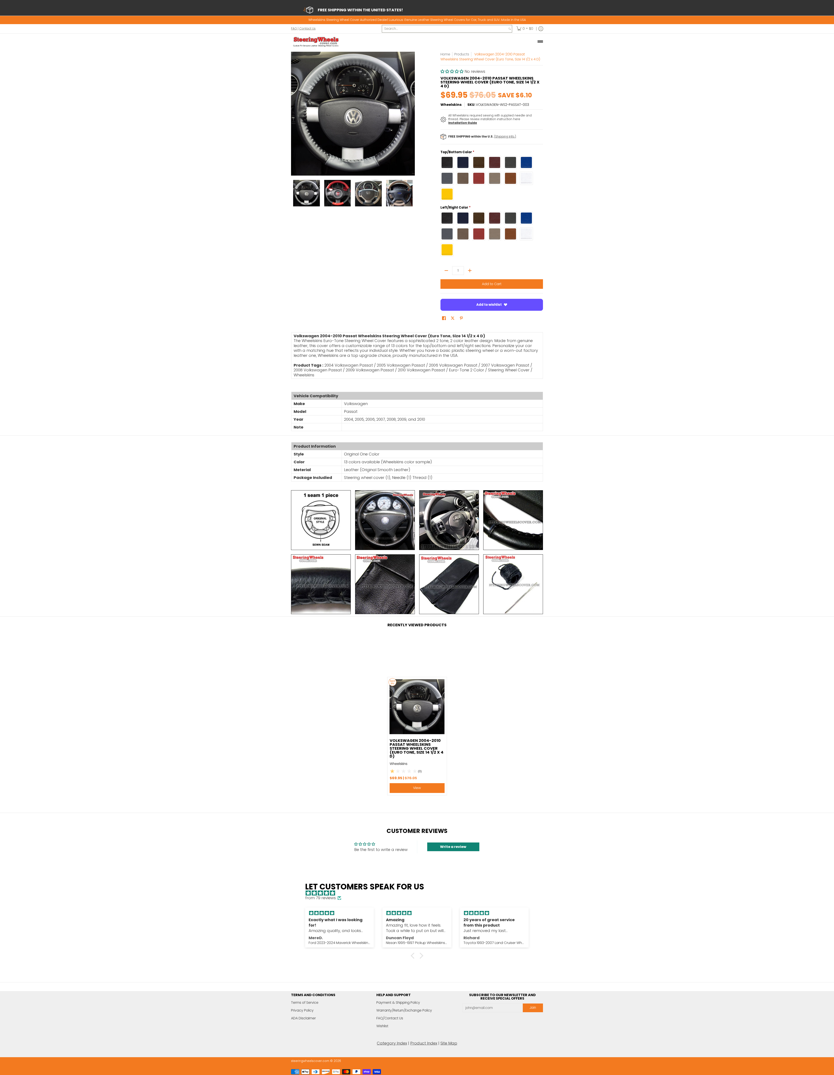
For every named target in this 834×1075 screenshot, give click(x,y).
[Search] (509, 28)
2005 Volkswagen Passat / (402, 365)
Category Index (392, 1043)
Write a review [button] (453, 846)
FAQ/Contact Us (389, 1018)
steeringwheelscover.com (310, 1061)
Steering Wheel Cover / (510, 370)
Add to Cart (491, 283)
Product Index (423, 1043)
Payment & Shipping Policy (398, 1002)
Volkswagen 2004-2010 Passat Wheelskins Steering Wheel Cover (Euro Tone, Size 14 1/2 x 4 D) (416, 748)
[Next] (412, 113)
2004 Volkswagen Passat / (350, 365)
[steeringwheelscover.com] (316, 41)
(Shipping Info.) (505, 137)
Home (445, 54)
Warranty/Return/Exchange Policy (404, 1010)
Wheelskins (451, 104)
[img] (419, 893)
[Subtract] (446, 270)
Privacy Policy (302, 1010)
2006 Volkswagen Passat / (454, 365)
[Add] (470, 270)
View (417, 787)
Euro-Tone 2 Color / (468, 370)
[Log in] (540, 28)
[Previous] (294, 113)
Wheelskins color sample (406, 462)
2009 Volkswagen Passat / (371, 370)
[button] (452, 71)
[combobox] (444, 28)
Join (533, 1007)
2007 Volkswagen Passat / (506, 365)
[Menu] (540, 41)
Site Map (448, 1043)
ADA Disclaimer (303, 1018)
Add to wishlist (489, 304)
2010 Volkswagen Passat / (423, 370)
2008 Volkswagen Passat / (319, 370)
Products (461, 54)
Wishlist (382, 1025)
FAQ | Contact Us (303, 28)
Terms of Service (304, 1002)
